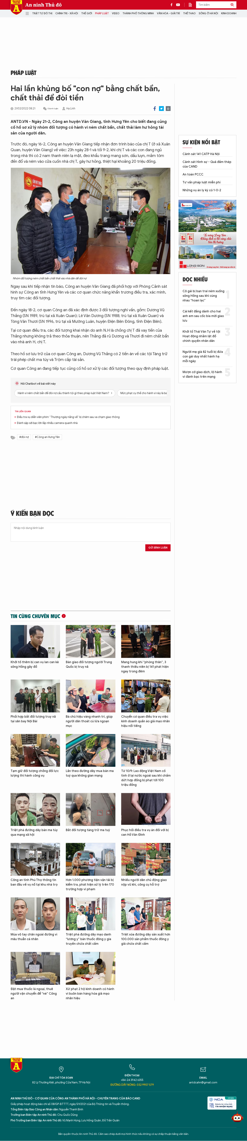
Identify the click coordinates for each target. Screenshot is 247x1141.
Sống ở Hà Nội (208, 13)
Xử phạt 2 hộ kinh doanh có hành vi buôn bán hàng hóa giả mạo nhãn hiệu (90, 993)
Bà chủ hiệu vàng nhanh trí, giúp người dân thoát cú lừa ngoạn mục (89, 721)
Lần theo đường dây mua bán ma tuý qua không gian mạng (90, 773)
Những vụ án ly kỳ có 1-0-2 (202, 190)
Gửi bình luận (157, 547)
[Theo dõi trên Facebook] (172, 5)
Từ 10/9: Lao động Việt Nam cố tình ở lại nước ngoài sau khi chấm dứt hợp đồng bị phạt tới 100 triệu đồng (146, 778)
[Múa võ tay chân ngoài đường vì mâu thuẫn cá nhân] (35, 913)
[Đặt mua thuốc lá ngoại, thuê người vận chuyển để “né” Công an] (35, 968)
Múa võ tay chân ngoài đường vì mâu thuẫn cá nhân (34, 937)
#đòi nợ (24, 437)
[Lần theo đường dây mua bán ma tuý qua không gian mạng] (90, 750)
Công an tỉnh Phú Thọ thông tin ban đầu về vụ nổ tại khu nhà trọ (34, 882)
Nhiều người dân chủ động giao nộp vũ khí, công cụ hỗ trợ (144, 882)
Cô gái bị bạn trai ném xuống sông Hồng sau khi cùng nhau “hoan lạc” (203, 295)
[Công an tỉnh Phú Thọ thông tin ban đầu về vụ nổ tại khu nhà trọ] (35, 859)
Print (168, 108)
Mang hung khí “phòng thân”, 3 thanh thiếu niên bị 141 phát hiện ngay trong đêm (145, 666)
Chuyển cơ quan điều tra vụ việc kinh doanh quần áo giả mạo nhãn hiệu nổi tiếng (145, 721)
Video (115, 13)
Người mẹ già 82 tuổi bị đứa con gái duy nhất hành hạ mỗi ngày (203, 356)
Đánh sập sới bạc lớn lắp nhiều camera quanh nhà (47, 423)
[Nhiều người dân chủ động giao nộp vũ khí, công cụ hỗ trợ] (146, 859)
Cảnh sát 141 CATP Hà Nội (201, 154)
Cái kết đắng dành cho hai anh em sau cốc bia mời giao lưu (203, 316)
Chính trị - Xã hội (66, 13)
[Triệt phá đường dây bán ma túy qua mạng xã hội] (35, 809)
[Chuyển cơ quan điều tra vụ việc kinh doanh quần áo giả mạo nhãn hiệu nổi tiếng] (146, 696)
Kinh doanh (228, 13)
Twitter (161, 108)
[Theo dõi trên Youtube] (178, 5)
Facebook (154, 108)
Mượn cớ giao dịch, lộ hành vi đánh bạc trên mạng (202, 374)
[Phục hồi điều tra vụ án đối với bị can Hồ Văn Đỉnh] (146, 809)
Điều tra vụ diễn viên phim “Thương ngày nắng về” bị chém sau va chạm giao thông (68, 417)
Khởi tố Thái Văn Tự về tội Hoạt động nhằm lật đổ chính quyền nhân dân (201, 336)
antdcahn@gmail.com (203, 1082)
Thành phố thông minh (138, 13)
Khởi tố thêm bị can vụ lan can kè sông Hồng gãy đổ (35, 664)
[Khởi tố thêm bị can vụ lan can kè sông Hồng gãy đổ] (35, 641)
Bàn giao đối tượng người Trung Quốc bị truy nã (89, 664)
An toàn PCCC (193, 174)
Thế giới (86, 13)
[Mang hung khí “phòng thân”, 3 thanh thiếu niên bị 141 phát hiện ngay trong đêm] (146, 641)
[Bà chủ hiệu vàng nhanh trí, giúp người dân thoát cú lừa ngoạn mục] (90, 696)
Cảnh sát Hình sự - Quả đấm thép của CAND (207, 164)
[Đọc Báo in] (192, 5)
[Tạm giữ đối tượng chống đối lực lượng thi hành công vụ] (35, 750)
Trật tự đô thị (42, 13)
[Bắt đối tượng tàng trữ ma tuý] (90, 809)
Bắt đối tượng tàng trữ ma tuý (88, 830)
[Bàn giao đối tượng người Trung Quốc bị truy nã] (90, 641)
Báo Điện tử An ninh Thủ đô (16, 7)
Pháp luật (102, 13)
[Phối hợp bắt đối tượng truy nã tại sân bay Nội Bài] (35, 696)
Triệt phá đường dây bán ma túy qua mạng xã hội (34, 832)
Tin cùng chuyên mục (35, 616)
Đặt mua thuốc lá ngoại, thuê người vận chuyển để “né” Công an (34, 993)
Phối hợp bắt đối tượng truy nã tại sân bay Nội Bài (33, 719)
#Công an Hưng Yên (47, 437)
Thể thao (189, 13)
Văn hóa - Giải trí (168, 13)
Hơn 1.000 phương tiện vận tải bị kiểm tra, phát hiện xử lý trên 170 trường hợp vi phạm (90, 884)
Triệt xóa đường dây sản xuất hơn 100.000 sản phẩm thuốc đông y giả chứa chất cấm (145, 939)
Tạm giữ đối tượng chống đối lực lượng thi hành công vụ (35, 773)
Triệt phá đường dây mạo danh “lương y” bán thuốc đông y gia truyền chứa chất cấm (88, 939)
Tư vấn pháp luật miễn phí (202, 182)
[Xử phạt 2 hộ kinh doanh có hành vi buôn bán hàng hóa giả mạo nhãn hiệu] (90, 968)
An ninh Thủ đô (43, 5)
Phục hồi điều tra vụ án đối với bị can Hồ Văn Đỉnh (145, 832)
